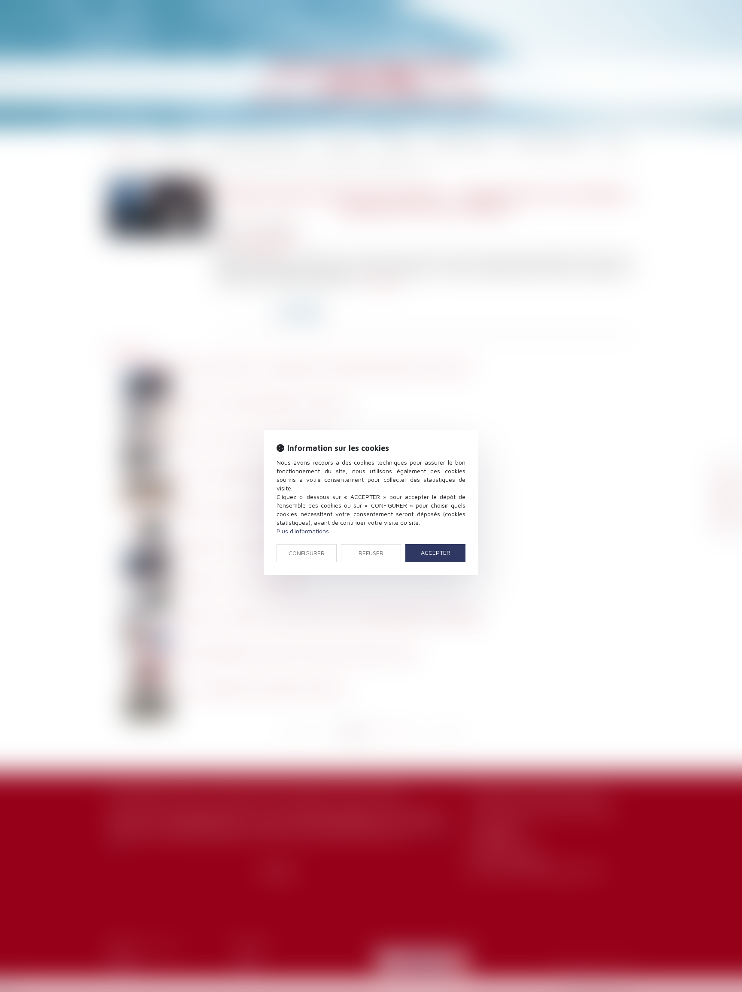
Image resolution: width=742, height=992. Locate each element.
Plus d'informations (303, 531)
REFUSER (371, 553)
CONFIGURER (307, 553)
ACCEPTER (435, 552)
